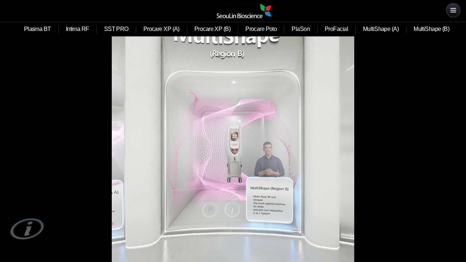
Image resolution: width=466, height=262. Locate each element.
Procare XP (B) (212, 29)
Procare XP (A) (161, 29)
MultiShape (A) (381, 29)
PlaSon (301, 29)
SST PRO (116, 29)
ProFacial (336, 29)
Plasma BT (37, 29)
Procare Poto (261, 29)
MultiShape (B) (431, 29)
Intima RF (77, 29)
